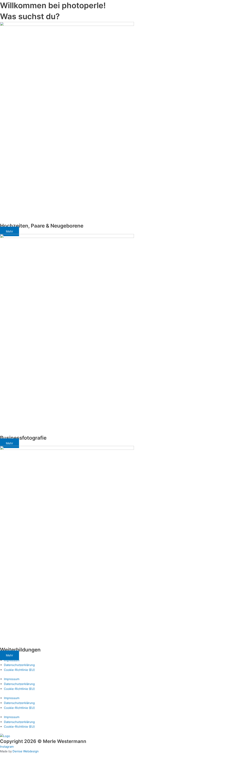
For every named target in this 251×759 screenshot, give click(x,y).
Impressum (11, 660)
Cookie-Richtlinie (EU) (19, 670)
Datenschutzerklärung (19, 665)
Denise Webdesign (26, 751)
